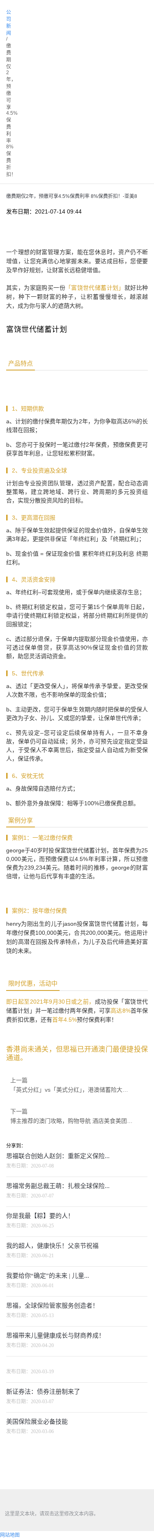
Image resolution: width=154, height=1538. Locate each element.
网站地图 (10, 1535)
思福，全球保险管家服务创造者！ (52, 1305)
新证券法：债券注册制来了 (43, 1391)
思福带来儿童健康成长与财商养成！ (55, 1335)
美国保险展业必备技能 (37, 1421)
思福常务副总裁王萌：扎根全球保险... (58, 1186)
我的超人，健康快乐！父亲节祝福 (52, 1246)
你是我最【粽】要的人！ (40, 1216)
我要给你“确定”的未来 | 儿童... (47, 1275)
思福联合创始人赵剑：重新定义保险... (58, 1156)
